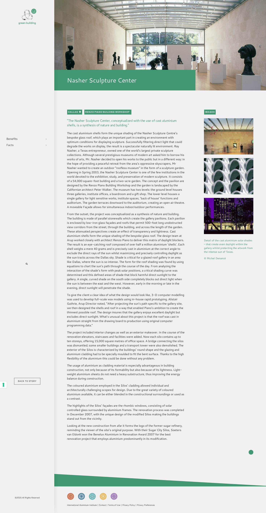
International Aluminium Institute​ (82, 505)
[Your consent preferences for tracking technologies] (3, 384)
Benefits (12, 139)
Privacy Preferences (146, 505)
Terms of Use (114, 505)
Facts (10, 145)
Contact (102, 505)
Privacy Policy (128, 505)
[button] (27, 264)
